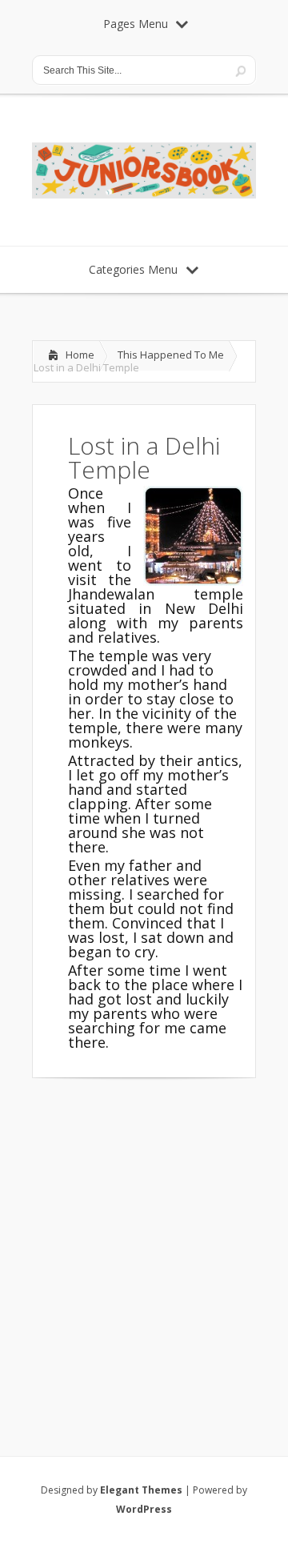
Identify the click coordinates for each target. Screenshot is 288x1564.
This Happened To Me (171, 354)
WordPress (144, 1509)
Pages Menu (135, 23)
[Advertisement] (144, 1246)
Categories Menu (133, 269)
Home (80, 354)
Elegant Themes (141, 1490)
